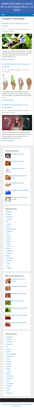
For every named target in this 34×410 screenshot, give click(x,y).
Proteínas (9, 253)
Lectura (8, 246)
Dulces (8, 226)
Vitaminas (26, 110)
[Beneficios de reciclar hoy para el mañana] (17, 82)
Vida (7, 265)
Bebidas (8, 214)
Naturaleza (24, 29)
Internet (8, 241)
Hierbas (18, 29)
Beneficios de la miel (17, 161)
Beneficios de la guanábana (19, 308)
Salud (8, 256)
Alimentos (9, 212)
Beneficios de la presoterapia (20, 190)
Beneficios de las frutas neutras (18, 280)
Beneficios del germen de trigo (19, 176)
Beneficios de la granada (18, 322)
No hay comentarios (8, 31)
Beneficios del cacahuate (18, 286)
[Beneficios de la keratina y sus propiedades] (17, 122)
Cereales (9, 219)
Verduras (9, 260)
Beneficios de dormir (17, 183)
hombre (11, 70)
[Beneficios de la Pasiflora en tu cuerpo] (17, 41)
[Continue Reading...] (8, 59)
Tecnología (9, 258)
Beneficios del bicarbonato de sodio (19, 198)
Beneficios (12, 29)
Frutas (8, 234)
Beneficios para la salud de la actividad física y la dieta (17, 6)
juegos (8, 243)
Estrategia (9, 231)
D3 (7, 221)
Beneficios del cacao (17, 301)
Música (8, 248)
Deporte (8, 224)
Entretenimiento (11, 229)
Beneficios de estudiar (18, 168)
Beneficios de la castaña (18, 293)
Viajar (8, 263)
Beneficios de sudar (17, 154)
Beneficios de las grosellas (19, 315)
